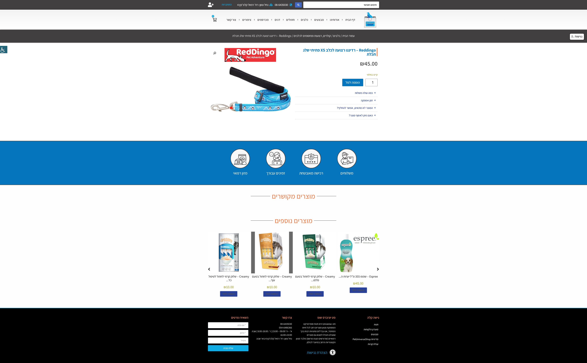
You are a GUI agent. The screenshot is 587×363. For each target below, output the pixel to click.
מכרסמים (263, 20)
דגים (277, 20)
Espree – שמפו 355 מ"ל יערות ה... (358, 276)
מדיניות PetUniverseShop (365, 339)
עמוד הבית (348, 36)
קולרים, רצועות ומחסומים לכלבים (312, 36)
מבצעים (319, 20)
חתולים (290, 20)
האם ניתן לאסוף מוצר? (361, 115)
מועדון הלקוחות (371, 329)
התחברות (227, 4)
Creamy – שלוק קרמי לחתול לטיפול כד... (229, 278)
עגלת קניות (373, 344)
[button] (336, 93)
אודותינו (334, 20)
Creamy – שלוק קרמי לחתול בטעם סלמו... (315, 278)
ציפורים (246, 20)
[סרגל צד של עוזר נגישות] (3, 49)
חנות (376, 324)
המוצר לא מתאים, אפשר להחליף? (355, 108)
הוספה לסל (353, 82)
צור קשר (231, 20)
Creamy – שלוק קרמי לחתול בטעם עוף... (272, 278)
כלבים (304, 20)
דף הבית (350, 20)
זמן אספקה (367, 100)
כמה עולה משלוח (364, 93)
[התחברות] (211, 4)
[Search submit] (298, 4)
